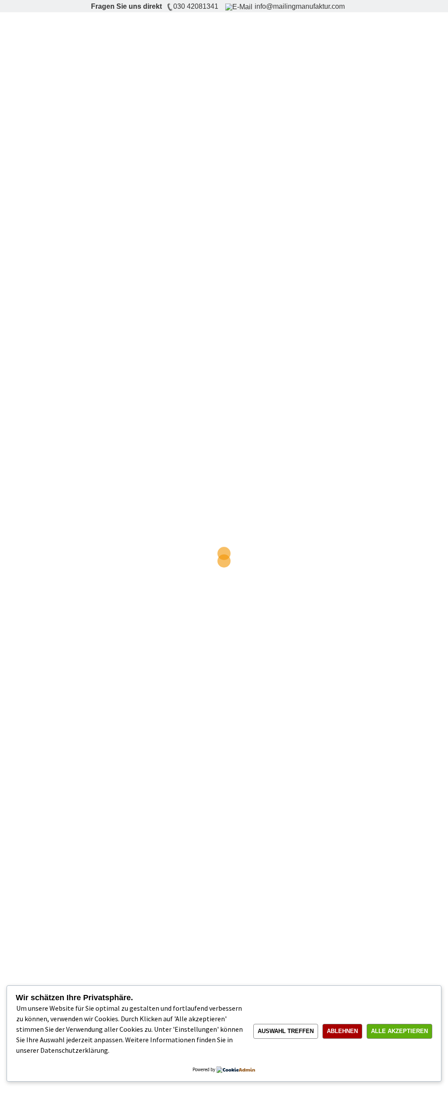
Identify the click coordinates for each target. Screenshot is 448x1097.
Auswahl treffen (286, 1031)
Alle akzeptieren (399, 1031)
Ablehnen (342, 1031)
